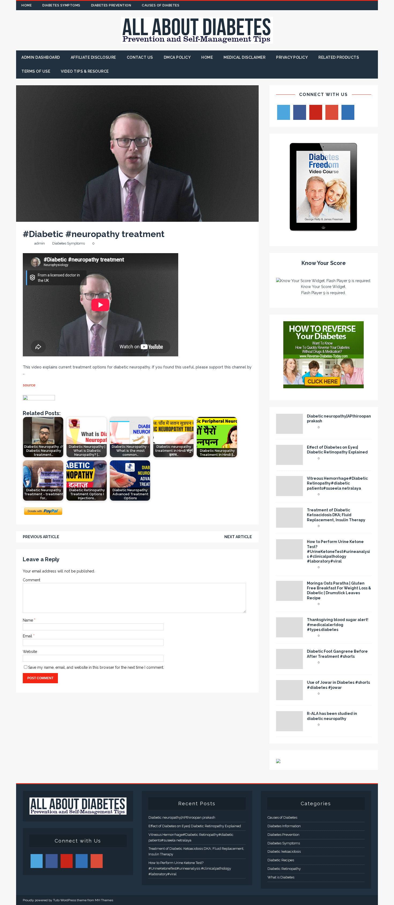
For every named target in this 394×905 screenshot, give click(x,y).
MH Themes (104, 900)
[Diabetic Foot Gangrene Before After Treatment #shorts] (289, 666)
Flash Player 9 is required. (323, 293)
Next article (238, 537)
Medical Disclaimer (244, 57)
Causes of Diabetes (160, 5)
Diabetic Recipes (280, 860)
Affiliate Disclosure (93, 57)
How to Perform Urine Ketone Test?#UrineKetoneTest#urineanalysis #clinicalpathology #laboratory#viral (338, 551)
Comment (31, 580)
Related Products (338, 57)
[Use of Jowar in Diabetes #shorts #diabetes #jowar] (289, 697)
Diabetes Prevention (111, 5)
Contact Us (140, 57)
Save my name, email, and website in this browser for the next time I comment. (96, 667)
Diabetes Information (284, 826)
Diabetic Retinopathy (284, 869)
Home (26, 5)
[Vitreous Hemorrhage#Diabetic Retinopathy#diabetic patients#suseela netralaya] (289, 493)
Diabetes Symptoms (61, 5)
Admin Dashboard (40, 57)
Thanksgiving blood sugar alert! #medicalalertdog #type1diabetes (337, 624)
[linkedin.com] (373, 5)
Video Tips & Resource (85, 71)
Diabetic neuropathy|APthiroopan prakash (181, 817)
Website (30, 651)
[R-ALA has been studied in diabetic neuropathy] (289, 728)
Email (28, 636)
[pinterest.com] (362, 5)
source (29, 385)
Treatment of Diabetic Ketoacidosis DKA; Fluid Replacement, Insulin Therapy (336, 515)
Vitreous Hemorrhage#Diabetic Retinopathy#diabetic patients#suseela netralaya (337, 483)
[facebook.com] (331, 5)
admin (39, 243)
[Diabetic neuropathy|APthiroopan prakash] (289, 431)
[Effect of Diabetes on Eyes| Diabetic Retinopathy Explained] (289, 462)
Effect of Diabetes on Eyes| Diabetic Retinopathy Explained (194, 826)
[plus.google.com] (352, 5)
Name (28, 620)
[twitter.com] (342, 5)
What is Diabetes (280, 877)
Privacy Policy (292, 57)
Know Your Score (324, 263)
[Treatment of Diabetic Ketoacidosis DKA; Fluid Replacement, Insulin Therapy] (289, 525)
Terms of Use (35, 71)
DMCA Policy (177, 57)
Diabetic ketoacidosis (284, 851)
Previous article (41, 537)
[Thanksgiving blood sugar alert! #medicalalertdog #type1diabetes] (289, 634)
